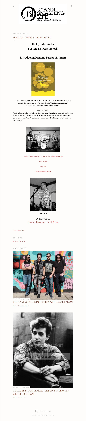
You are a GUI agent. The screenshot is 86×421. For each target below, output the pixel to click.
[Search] (72, 6)
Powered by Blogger (44, 411)
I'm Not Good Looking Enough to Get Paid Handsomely (43, 156)
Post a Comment (19, 241)
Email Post (21, 230)
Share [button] (14, 230)
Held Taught (43, 161)
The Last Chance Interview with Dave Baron (43, 301)
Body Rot (43, 166)
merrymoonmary (48, 415)
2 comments (21, 398)
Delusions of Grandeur (43, 171)
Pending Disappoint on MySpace (43, 222)
